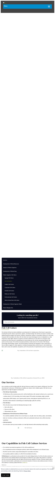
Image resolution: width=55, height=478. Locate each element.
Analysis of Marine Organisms (9, 267)
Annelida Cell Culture (9, 290)
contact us (24, 462)
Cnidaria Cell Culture (9, 284)
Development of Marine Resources (11, 263)
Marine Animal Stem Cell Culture (12, 300)
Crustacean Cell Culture (10, 287)
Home (5, 247)
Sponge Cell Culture (9, 278)
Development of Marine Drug (9, 271)
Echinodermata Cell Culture (11, 297)
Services (10, 247)
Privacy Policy (27, 471)
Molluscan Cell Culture (10, 293)
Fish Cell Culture (8, 281)
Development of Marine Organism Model (12, 304)
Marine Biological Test (8, 307)
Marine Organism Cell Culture (20, 247)
